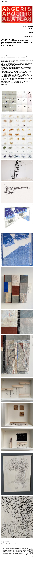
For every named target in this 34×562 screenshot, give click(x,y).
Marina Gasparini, (19, 40)
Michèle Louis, (19, 42)
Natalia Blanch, (12, 42)
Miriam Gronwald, (27, 42)
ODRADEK (5, 1)
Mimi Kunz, (4, 40)
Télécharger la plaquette (28, 36)
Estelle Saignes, (11, 40)
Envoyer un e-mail (11, 545)
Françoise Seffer (5, 43)
